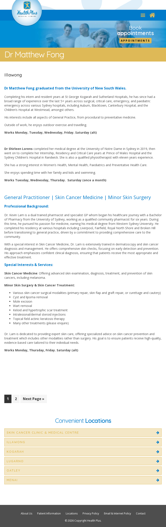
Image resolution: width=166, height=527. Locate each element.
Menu (143, 15)
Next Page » (33, 399)
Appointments (135, 40)
